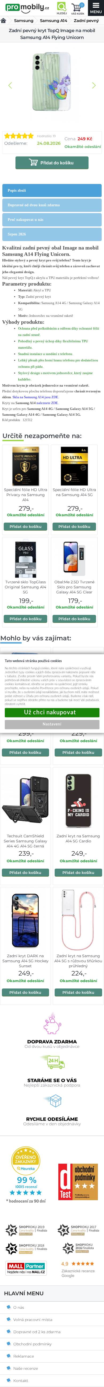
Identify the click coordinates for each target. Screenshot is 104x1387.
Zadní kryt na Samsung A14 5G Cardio (78, 838)
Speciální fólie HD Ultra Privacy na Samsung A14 (25, 494)
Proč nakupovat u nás (25, 220)
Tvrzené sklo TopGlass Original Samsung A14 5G (25, 587)
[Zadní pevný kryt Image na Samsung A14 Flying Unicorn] (52, 82)
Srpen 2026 (17, 234)
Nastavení (52, 724)
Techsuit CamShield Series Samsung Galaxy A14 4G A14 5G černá (25, 841)
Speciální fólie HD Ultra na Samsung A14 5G (74, 492)
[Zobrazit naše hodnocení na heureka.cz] (26, 1202)
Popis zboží (17, 190)
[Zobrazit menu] (96, 8)
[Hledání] (61, 8)
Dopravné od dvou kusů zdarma (34, 205)
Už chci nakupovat (52, 712)
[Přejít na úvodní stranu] (27, 8)
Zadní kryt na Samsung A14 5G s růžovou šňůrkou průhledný (78, 960)
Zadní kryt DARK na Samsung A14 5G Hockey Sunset (25, 960)
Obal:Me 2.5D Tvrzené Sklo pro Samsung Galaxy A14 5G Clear (74, 587)
